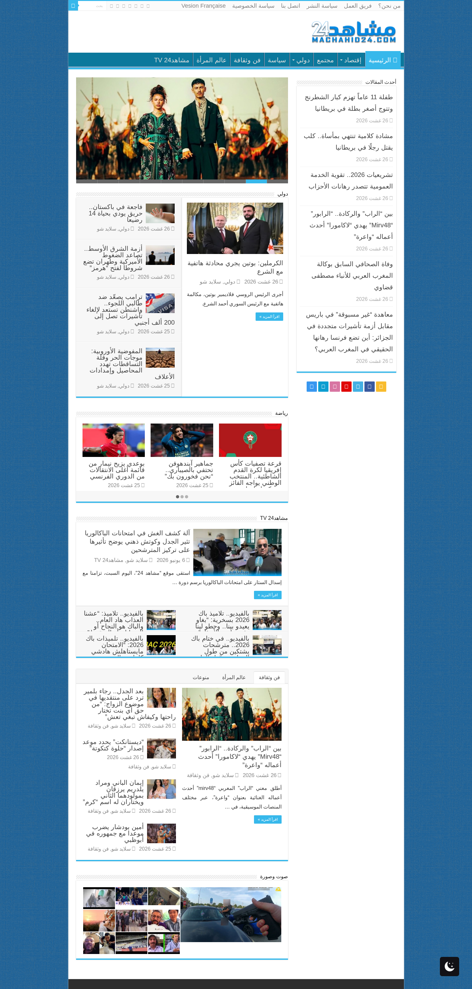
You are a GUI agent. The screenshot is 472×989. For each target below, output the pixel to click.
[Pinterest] (129, 6)
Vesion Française (203, 6)
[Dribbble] (123, 6)
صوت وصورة (274, 876)
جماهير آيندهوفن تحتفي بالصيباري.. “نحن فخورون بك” (189, 470)
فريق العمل (358, 6)
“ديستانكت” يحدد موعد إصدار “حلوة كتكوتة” (113, 745)
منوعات (201, 677)
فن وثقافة (247, 60)
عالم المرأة (212, 60)
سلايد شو (210, 282)
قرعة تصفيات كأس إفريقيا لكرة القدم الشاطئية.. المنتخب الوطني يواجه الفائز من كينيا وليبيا (255, 476)
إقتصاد (353, 60)
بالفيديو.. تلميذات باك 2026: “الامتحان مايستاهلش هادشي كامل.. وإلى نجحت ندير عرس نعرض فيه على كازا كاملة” (131, 654)
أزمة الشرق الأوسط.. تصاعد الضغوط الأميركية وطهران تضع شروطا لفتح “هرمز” (113, 258)
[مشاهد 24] (353, 31)
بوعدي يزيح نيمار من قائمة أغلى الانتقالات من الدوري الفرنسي (117, 470)
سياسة (277, 60)
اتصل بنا (290, 6)
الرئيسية (380, 60)
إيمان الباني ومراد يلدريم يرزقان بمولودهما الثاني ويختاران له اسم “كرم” (113, 792)
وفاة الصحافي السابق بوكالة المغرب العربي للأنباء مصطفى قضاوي (352, 275)
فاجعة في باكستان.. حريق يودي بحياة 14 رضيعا (116, 213)
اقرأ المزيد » (269, 316)
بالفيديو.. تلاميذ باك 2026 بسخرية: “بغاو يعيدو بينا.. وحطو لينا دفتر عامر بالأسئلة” (222, 623)
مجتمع (325, 60)
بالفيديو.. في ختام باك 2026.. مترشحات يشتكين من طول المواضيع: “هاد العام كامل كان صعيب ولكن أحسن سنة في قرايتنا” (236, 654)
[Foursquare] (117, 6)
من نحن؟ (389, 6)
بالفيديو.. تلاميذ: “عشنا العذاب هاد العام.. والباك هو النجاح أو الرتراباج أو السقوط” (114, 623)
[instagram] (111, 6)
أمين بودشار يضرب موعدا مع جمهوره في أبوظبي (115, 833)
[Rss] (148, 6)
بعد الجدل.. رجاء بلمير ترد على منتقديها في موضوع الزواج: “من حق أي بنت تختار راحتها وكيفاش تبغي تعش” (130, 703)
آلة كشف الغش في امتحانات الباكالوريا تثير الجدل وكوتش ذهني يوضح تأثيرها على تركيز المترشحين (137, 541)
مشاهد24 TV (171, 60)
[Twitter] (136, 6)
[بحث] (73, 6)
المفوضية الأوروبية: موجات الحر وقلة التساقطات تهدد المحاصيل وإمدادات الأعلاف (132, 363)
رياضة (281, 413)
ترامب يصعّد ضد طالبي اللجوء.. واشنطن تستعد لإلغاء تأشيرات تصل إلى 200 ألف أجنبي (130, 309)
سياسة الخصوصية (253, 6)
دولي (303, 60)
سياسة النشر (322, 6)
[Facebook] (142, 6)
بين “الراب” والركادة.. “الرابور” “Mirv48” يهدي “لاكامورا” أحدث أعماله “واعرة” (240, 756)
